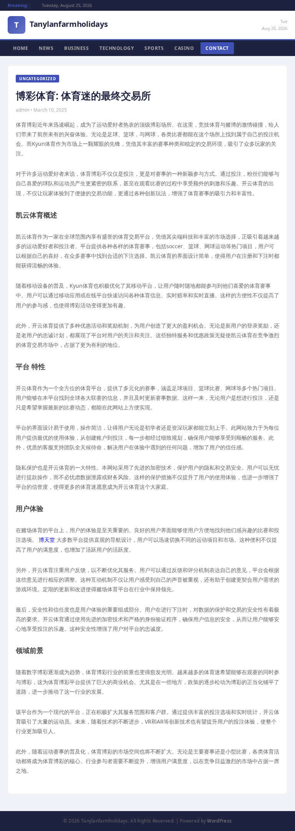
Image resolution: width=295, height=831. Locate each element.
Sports (154, 48)
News (46, 48)
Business (76, 48)
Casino (184, 48)
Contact (217, 48)
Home (20, 48)
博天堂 (47, 539)
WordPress (219, 821)
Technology (116, 48)
